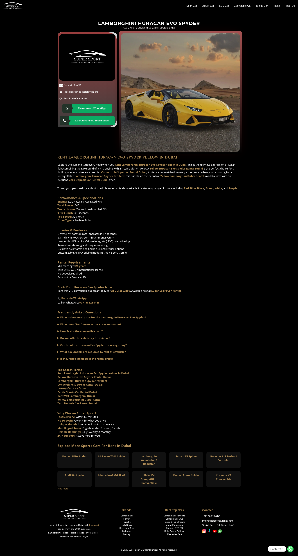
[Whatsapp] (290, 549)
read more (62, 488)
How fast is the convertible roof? (81, 331)
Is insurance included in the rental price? (86, 358)
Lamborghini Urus (174, 519)
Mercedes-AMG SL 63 (111, 475)
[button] (124, 92)
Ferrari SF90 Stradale (174, 522)
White (218, 188)
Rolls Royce (127, 525)
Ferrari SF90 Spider (74, 456)
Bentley (126, 534)
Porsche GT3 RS (174, 528)
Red (186, 188)
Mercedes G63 (174, 534)
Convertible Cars (147, 28)
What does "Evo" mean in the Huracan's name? (90, 324)
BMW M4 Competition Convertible (149, 479)
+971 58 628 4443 (211, 516)
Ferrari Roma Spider (186, 475)
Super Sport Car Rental (166, 291)
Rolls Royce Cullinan (174, 531)
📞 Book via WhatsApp (72, 298)
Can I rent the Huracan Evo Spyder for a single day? (93, 345)
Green (209, 188)
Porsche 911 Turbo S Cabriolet (223, 458)
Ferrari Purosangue (174, 525)
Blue (193, 188)
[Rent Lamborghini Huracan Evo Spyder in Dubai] (180, 92)
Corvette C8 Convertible (223, 477)
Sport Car (191, 5)
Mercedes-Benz (126, 528)
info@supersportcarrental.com (217, 520)
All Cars (128, 28)
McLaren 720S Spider (111, 456)
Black (200, 188)
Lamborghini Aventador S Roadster (149, 460)
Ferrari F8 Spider (186, 456)
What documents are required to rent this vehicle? (93, 352)
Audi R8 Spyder (74, 475)
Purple (233, 188)
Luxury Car (208, 5)
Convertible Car (242, 5)
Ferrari (126, 519)
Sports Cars (167, 28)
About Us (290, 5)
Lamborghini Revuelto (174, 515)
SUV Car (224, 5)
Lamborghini (127, 515)
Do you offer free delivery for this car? (85, 338)
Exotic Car (262, 5)
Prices (276, 5)
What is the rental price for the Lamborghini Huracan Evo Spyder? (103, 317)
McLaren (126, 531)
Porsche (127, 522)
